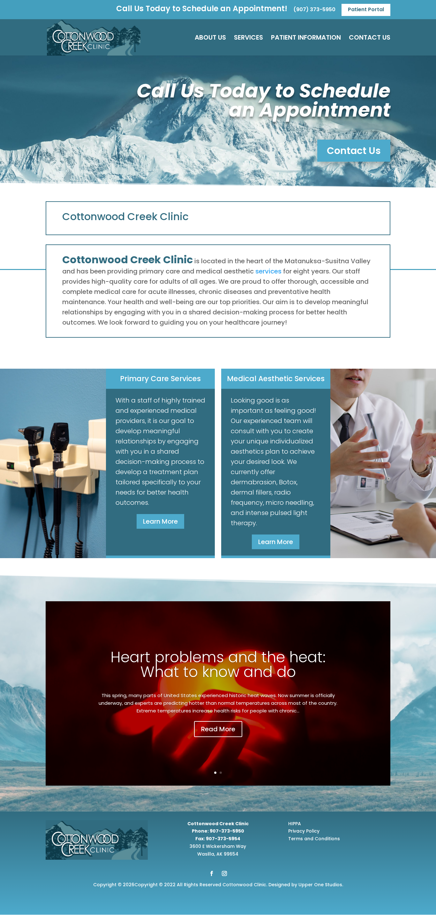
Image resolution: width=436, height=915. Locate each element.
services (268, 271)
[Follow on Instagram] (224, 873)
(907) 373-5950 (314, 10)
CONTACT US (369, 38)
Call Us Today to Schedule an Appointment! (201, 10)
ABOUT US (210, 38)
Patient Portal (366, 9)
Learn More (160, 521)
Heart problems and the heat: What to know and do (218, 664)
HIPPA (294, 823)
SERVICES (248, 38)
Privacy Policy (303, 831)
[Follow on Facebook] (212, 873)
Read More (218, 729)
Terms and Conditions (314, 838)
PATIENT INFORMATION (306, 38)
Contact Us (354, 151)
